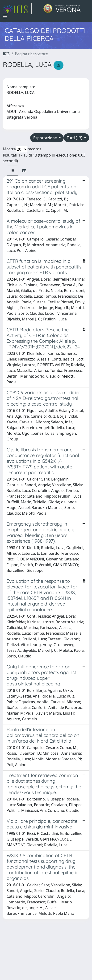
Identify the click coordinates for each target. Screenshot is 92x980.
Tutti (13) (75, 137)
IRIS (6, 53)
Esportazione (45, 137)
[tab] (12, 171)
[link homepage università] (62, 8)
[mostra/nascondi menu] (5, 16)
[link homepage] (17, 8)
